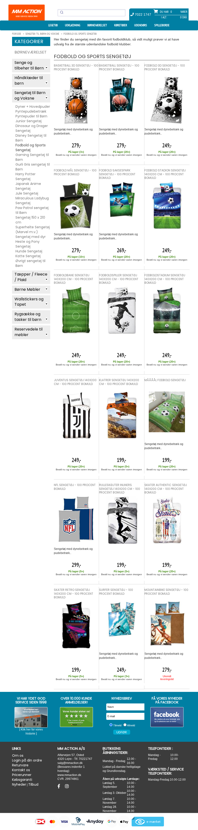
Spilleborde (162, 25)
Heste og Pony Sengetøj (27, 244)
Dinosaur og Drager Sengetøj (31, 128)
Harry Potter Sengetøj (25, 176)
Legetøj (53, 25)
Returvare (20, 765)
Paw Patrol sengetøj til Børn (32, 210)
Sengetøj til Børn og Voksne (29, 95)
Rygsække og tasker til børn (27, 316)
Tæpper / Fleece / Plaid (30, 277)
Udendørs (140, 25)
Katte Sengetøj (28, 256)
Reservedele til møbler (28, 331)
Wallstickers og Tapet (28, 301)
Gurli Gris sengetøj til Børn (32, 167)
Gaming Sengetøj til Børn (32, 157)
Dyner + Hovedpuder (32, 106)
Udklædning (72, 25)
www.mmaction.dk (69, 774)
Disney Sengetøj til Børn (30, 138)
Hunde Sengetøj (28, 251)
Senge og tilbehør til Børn (29, 65)
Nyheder (19, 784)
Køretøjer (120, 25)
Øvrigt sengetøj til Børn (30, 263)
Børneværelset (97, 25)
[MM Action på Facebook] (167, 717)
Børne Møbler (27, 289)
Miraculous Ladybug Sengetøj (32, 200)
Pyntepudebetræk (30, 111)
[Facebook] (59, 786)
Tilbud (33, 784)
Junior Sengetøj (28, 121)
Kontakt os (21, 770)
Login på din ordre (27, 760)
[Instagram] (67, 786)
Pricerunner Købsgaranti (22, 777)
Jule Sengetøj (26, 193)
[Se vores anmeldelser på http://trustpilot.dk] (76, 717)
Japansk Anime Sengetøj (28, 186)
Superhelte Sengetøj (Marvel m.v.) (32, 229)
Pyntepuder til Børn (31, 116)
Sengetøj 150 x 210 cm (30, 220)
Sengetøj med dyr (30, 236)
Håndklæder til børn (28, 80)
